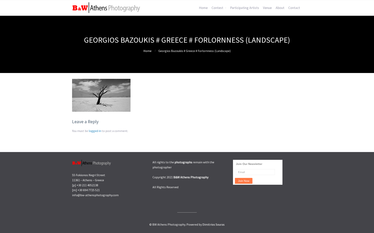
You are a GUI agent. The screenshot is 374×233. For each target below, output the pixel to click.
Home (203, 8)
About (280, 8)
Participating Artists (244, 8)
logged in (95, 131)
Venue (267, 8)
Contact (294, 8)
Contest (217, 8)
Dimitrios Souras (213, 224)
